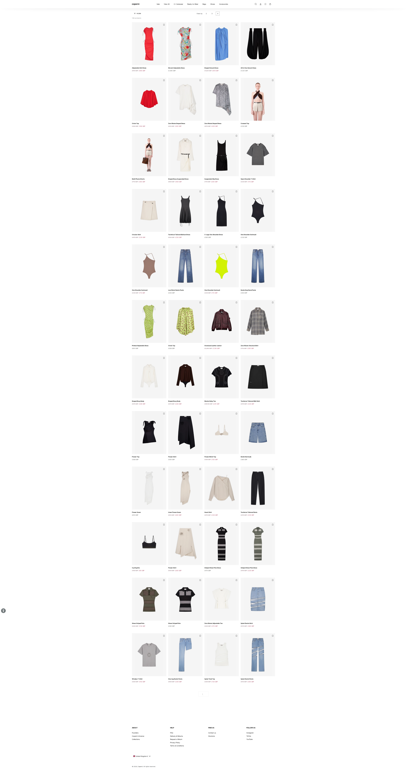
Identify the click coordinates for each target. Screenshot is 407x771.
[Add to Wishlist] (164, 24)
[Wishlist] (265, 4)
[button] (255, 4)
